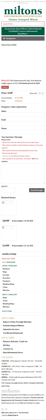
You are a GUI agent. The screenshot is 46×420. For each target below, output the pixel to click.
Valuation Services (11, 329)
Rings (5, 272)
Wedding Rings (8, 284)
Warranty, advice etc (9, 413)
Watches (6, 290)
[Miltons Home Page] (23, 390)
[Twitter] (43, 93)
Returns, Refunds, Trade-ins (15, 341)
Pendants (6, 281)
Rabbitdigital (13, 415)
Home (3, 45)
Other (5, 287)
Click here (6, 156)
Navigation (11, 38)
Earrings (6, 275)
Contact (30, 403)
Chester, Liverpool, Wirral (23, 19)
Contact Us (8, 349)
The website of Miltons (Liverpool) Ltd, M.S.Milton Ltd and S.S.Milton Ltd (23, 2)
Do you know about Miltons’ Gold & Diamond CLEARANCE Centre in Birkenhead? (23, 31)
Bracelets (6, 278)
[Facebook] (39, 93)
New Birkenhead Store (13, 352)
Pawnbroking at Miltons (13, 325)
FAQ (36, 159)
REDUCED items (8, 259)
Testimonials (23, 413)
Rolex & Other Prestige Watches (17, 322)
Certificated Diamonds (13, 333)
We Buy (6, 345)
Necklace (6, 269)
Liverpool (18, 101)
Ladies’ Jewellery (9, 266)
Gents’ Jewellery (9, 294)
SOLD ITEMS (11, 45)
